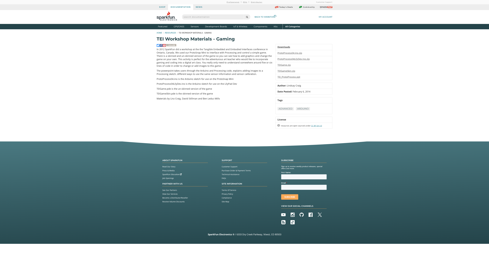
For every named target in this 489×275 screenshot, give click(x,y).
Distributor (256, 2)
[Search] (247, 17)
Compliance (227, 198)
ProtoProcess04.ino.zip (289, 52)
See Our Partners (169, 190)
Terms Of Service (229, 190)
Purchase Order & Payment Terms (236, 170)
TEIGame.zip (284, 64)
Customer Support (324, 2)
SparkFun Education (171, 174)
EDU (245, 2)
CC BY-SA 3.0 (316, 126)
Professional (233, 2)
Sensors (195, 26)
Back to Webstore (265, 17)
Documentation (181, 7)
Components (260, 26)
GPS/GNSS (179, 26)
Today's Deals (286, 7)
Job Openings (168, 178)
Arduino (303, 108)
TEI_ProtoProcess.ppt (288, 76)
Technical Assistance (230, 174)
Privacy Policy (227, 194)
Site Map (225, 201)
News (199, 7)
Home (159, 32)
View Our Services (170, 194)
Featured (165, 26)
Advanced (285, 108)
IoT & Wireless (240, 26)
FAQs (224, 178)
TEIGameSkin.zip (286, 70)
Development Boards (216, 26)
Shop (162, 7)
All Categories (292, 26)
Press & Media (168, 170)
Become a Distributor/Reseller (175, 198)
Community (309, 7)
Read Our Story (168, 166)
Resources (170, 32)
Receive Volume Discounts (173, 201)
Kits (275, 26)
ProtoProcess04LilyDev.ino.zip (293, 58)
